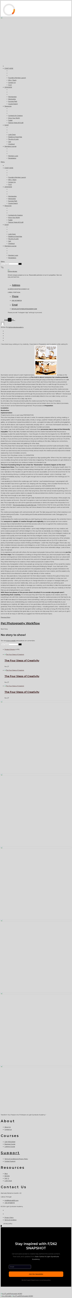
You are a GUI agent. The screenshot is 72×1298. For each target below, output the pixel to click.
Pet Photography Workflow (20, 623)
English (9, 1296)
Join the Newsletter (36, 1274)
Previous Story (5, 617)
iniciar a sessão (11, 640)
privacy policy (8, 1223)
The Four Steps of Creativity (21, 660)
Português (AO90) (16, 1294)
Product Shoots (9, 649)
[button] (36, 1223)
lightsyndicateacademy (16, 327)
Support (10, 1153)
